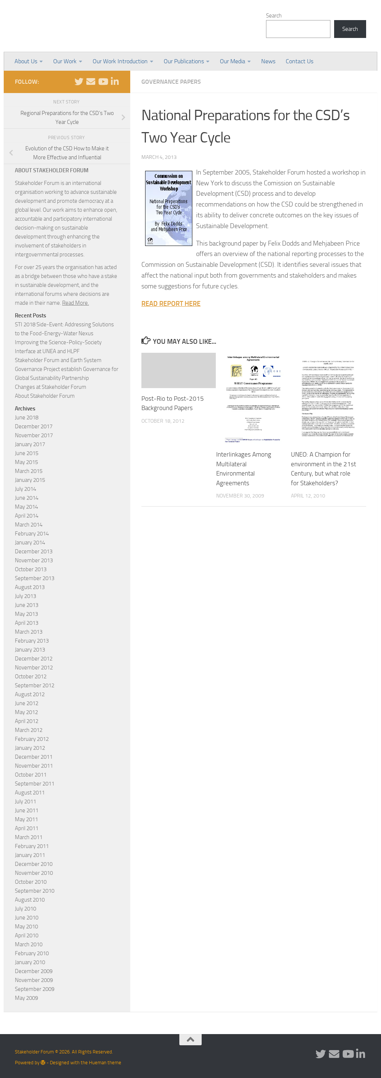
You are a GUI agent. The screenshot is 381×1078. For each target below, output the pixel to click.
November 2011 (34, 765)
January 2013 (30, 649)
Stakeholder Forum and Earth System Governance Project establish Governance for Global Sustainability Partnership (66, 369)
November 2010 (34, 873)
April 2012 (26, 721)
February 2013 (32, 640)
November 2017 (34, 435)
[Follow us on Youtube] (102, 81)
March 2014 (28, 524)
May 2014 (26, 506)
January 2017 (30, 444)
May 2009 (26, 998)
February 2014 (32, 533)
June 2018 (26, 417)
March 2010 (28, 944)
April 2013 (26, 623)
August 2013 (30, 587)
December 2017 (33, 426)
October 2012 (31, 676)
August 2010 (30, 899)
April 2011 (26, 828)
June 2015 (26, 453)
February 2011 (32, 846)
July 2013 (25, 596)
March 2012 (28, 730)
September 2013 (34, 578)
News (268, 61)
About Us (26, 61)
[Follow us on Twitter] (78, 81)
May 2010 (26, 926)
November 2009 (34, 980)
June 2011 (26, 810)
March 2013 (28, 631)
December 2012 (33, 658)
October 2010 (31, 882)
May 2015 (26, 462)
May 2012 (26, 712)
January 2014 (30, 542)
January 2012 (30, 748)
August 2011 (30, 792)
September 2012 (34, 685)
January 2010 (30, 962)
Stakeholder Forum (77, 26)
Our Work (65, 61)
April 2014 (26, 515)
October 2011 (31, 774)
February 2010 (32, 953)
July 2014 (25, 489)
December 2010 (33, 864)
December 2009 (33, 971)
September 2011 (34, 783)
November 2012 (34, 667)
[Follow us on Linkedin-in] (114, 81)
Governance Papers (171, 81)
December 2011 (33, 757)
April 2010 (26, 935)
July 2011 (25, 801)
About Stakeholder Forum (45, 396)
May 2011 (26, 819)
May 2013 (26, 614)
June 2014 (26, 498)
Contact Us (299, 61)
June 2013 (26, 605)
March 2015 (28, 471)
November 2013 (34, 560)
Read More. (75, 303)
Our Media (232, 61)
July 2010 (25, 908)
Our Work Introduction (120, 61)
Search (274, 15)
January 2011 (30, 855)
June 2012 (26, 703)
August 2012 (30, 694)
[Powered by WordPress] (43, 1062)
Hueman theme (105, 1062)
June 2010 (26, 917)
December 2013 (33, 551)
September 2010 (34, 890)
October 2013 (31, 569)
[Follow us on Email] (90, 81)
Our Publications (184, 61)
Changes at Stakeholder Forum (50, 387)
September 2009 (34, 989)
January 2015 (30, 480)
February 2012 (32, 739)
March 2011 (28, 837)
